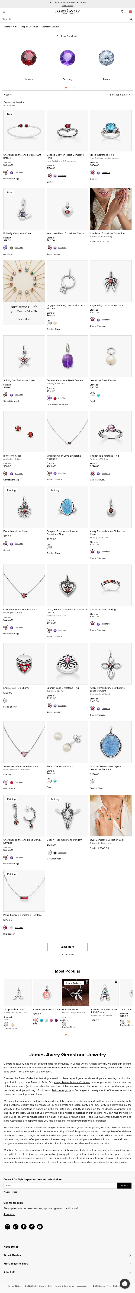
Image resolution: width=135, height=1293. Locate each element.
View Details (67, 5)
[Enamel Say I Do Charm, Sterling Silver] (5, 700)
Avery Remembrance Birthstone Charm (107, 532)
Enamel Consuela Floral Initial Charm (104, 1011)
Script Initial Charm (14, 1009)
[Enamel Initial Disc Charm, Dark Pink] (51, 1020)
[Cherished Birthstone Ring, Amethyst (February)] (98, 473)
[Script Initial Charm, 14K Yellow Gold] (12, 1025)
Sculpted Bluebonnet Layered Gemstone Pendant (106, 768)
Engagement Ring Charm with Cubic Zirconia (66, 307)
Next (131, 61)
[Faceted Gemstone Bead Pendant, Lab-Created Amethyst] (49, 398)
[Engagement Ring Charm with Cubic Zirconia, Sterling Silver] (49, 322)
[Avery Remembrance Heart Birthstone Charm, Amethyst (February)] (55, 630)
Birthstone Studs (12, 455)
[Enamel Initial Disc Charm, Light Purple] (56, 1020)
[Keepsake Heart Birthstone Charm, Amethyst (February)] (55, 248)
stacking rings (123, 1150)
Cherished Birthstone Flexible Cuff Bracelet (22, 156)
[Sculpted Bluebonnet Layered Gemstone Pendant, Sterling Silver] (92, 781)
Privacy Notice (10, 1191)
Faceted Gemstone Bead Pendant (65, 380)
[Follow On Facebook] (24, 1227)
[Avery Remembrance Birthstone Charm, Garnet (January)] (92, 551)
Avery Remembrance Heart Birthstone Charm (67, 611)
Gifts (15, 26)
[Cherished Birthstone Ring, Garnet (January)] (92, 473)
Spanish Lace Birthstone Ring (63, 688)
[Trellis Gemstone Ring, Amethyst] (98, 172)
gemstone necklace (31, 1150)
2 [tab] (68, 88)
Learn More (24, 319)
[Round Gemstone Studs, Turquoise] (55, 781)
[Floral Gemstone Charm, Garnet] (5, 543)
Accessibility (83, 1285)
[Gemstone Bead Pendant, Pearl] (92, 394)
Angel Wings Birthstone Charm (106, 305)
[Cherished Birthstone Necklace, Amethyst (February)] (11, 627)
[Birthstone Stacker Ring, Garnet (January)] (92, 623)
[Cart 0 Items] (131, 11)
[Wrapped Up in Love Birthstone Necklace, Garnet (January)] (49, 473)
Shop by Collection (29, 26)
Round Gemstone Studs (60, 766)
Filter (7, 94)
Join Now (9, 1214)
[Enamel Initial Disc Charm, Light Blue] (46, 1020)
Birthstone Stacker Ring (103, 609)
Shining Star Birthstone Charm (19, 380)
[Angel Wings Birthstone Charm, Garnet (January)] (92, 319)
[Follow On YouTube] (40, 1227)
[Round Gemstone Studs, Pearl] (49, 780)
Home (7, 26)
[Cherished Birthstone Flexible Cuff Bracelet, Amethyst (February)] (11, 172)
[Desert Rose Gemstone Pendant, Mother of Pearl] (49, 852)
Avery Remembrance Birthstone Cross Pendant (107, 689)
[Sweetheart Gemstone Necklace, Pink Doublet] (5, 782)
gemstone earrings (61, 1162)
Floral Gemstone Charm (16, 531)
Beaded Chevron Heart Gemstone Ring (65, 156)
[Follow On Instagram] (7, 1227)
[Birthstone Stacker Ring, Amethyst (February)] (98, 624)
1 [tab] (66, 88)
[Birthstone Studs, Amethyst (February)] (11, 473)
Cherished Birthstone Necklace (20, 609)
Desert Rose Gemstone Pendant (64, 840)
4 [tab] (74, 88)
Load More (67, 947)
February (68, 79)
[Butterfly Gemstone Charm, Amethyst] (5, 247)
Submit (124, 1185)
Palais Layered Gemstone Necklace (22, 915)
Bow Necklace (70, 1009)
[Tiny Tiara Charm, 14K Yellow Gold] (128, 1021)
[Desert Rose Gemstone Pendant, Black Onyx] (55, 852)
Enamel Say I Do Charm (16, 688)
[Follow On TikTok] (15, 1227)
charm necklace (111, 1086)
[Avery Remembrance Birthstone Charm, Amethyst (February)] (98, 552)
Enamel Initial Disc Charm (46, 1009)
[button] (125, 1284)
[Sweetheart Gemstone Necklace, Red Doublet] (11, 782)
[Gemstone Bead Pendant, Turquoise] (98, 395)
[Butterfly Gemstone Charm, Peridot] (11, 248)
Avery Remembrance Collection (72, 1082)
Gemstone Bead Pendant (103, 380)
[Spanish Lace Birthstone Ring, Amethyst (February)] (55, 705)
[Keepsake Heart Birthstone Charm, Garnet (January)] (49, 247)
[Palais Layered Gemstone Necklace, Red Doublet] (5, 927)
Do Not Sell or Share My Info (38, 1285)
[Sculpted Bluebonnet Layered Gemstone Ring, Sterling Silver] (49, 546)
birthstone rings (95, 1150)
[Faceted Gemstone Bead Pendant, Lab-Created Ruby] (55, 398)
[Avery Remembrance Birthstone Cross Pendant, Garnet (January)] (92, 708)
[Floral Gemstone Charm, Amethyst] (11, 544)
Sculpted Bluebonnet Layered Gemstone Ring (63, 532)
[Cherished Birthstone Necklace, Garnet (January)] (5, 627)
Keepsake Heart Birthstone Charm (65, 233)
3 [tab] (71, 88)
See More (19, 172)
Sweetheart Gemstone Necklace (20, 766)
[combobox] (67, 19)
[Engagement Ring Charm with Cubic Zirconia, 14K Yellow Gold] (55, 323)
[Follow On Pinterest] (32, 1227)
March (106, 79)
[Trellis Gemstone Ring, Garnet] (92, 172)
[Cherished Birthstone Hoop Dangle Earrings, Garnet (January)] (5, 857)
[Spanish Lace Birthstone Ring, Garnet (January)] (49, 705)
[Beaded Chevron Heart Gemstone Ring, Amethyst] (55, 175)
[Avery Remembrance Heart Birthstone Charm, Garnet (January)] (49, 630)
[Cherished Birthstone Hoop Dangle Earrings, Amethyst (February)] (11, 857)
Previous (4, 61)
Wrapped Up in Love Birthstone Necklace (64, 457)
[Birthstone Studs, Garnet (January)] (5, 473)
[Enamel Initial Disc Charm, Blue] (41, 1020)
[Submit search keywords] (132, 19)
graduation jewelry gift (56, 1154)
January (28, 79)
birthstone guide (61, 1090)
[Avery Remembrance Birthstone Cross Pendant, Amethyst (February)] (98, 708)
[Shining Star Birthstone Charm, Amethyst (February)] (11, 395)
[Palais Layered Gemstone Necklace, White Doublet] (11, 927)
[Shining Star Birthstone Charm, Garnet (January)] (5, 394)
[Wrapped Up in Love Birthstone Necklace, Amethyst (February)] (55, 473)
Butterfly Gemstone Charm (17, 233)
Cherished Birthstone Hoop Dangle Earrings (22, 841)
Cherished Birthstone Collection (107, 233)
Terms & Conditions (64, 1285)
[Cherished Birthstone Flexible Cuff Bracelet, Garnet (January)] (5, 172)
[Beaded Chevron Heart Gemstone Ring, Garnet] (49, 175)
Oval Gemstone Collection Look (107, 840)
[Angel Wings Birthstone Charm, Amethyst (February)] (98, 320)
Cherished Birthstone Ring (104, 455)
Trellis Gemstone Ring (102, 155)
